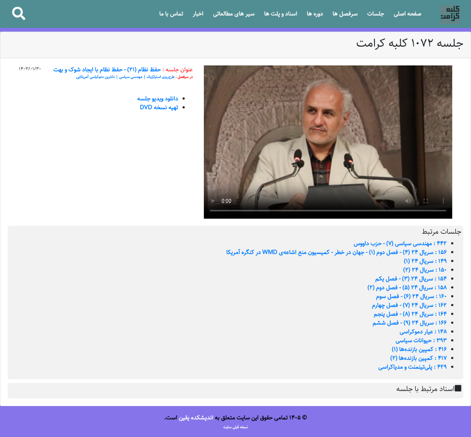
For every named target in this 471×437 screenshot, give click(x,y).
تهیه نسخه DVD (159, 107)
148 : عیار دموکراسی (423, 331)
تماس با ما (171, 13)
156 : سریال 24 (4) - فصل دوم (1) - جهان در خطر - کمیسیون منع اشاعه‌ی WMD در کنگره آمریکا (336, 252)
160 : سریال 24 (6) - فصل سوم (411, 296)
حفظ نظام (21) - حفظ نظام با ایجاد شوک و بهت (107, 69)
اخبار (198, 13)
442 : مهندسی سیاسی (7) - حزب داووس (400, 243)
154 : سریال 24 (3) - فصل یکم (411, 278)
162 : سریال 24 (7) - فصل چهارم (409, 305)
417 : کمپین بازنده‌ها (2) (418, 358)
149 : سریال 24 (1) (425, 261)
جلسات (375, 13)
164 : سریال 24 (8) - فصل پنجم (410, 314)
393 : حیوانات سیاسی (421, 340)
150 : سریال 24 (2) (425, 270)
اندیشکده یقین (196, 417)
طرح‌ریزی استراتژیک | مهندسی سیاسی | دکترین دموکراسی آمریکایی (125, 77)
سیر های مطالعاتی (234, 13)
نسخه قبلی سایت (235, 427)
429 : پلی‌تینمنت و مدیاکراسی (412, 367)
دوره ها (315, 13)
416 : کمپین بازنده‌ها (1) (419, 349)
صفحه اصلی (407, 13)
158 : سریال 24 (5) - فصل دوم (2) (407, 287)
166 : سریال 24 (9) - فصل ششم (410, 322)
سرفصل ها (345, 13)
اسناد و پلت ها (280, 13)
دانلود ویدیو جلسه (157, 98)
